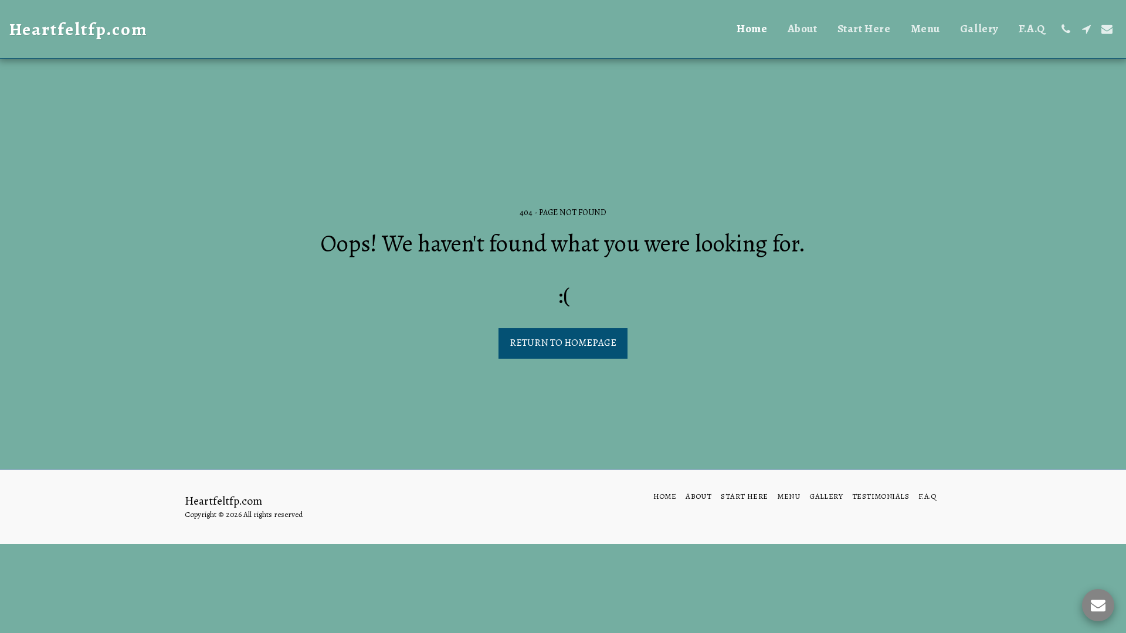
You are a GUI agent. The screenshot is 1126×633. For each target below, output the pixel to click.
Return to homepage (563, 342)
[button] (1066, 29)
